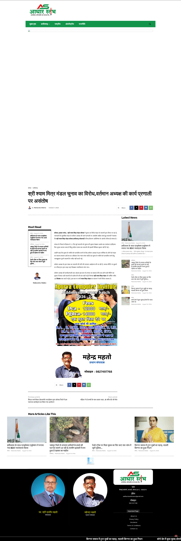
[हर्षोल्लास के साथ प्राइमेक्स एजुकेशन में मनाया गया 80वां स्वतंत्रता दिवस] (137, 230)
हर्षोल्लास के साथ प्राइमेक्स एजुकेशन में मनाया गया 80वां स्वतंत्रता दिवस (38, 238)
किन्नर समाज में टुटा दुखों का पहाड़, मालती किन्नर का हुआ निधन (141, 289)
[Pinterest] (141, 208)
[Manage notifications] (176, 536)
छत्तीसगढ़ (35, 188)
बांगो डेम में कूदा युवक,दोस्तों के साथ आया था (146, 539)
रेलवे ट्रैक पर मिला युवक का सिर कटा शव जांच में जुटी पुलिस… (38, 261)
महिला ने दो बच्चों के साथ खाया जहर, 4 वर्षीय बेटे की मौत (98, 400)
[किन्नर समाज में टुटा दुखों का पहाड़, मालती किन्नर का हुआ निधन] (126, 290)
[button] (150, 24)
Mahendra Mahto (40, 207)
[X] (136, 208)
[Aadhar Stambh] (50, 10)
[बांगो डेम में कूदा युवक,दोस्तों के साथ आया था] (126, 301)
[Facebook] (131, 208)
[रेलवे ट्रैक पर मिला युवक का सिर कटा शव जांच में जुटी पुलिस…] (126, 278)
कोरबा (29, 188)
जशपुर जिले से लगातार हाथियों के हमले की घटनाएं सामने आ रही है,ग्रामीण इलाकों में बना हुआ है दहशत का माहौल (39, 249)
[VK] (146, 208)
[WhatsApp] (151, 208)
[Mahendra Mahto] (30, 207)
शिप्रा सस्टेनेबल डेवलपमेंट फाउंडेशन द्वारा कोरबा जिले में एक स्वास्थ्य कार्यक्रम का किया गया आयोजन (47, 401)
